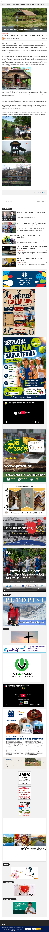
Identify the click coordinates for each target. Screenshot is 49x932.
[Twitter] (39, 193)
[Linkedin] (43, 193)
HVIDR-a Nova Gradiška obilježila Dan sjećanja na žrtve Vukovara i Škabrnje (32, 247)
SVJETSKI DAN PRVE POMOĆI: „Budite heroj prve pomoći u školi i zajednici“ (31, 224)
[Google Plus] (41, 193)
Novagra (17, 38)
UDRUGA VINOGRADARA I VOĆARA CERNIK (31, 212)
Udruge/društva (8, 4)
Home (3, 4)
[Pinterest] (45, 193)
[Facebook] (38, 193)
